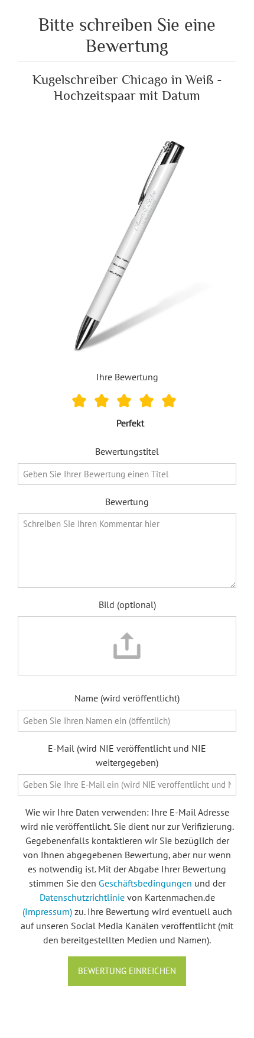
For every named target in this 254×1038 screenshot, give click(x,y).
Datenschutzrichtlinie (82, 897)
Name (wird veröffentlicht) (127, 698)
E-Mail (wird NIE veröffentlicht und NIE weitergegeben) (127, 755)
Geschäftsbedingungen (145, 883)
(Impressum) (47, 911)
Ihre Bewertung (127, 377)
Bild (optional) (127, 604)
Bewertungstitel (127, 451)
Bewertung (127, 501)
